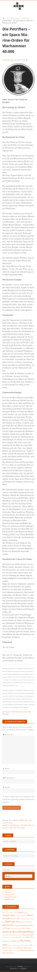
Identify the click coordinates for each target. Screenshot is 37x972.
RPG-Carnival (8, 941)
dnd (4, 924)
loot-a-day (20, 935)
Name (7, 768)
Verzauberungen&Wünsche (7, 950)
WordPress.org (10, 899)
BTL (18, 918)
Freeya (7, 928)
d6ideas (20, 966)
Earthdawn (15, 925)
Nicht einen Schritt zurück (9, 937)
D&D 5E (14, 921)
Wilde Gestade (25, 950)
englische (9, 655)
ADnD (12, 915)
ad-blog (25, 912)
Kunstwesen (14, 935)
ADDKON (6, 915)
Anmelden (8, 892)
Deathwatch (29, 922)
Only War (18, 937)
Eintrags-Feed (9, 894)
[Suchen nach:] (18, 876)
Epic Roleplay (23, 925)
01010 (3, 912)
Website (7, 787)
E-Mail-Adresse (10, 778)
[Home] (3, 18)
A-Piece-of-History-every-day (11, 912)
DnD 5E (9, 925)
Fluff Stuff (14, 712)
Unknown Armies (12, 948)
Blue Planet (14, 918)
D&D (7, 921)
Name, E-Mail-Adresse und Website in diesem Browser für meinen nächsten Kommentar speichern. (18, 799)
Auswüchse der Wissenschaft (21, 915)
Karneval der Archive (7, 935)
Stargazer (23, 968)
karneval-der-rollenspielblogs (18, 931)
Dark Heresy (22, 922)
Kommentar (9, 735)
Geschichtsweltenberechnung (16, 928)
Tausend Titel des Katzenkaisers (22, 945)
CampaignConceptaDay (25, 918)
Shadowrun (16, 941)
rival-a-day (23, 937)
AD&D (20, 912)
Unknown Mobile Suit (24, 948)
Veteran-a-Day (17, 950)
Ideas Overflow (26, 928)
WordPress (13, 968)
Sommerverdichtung (12, 945)
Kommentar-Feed (10, 897)
